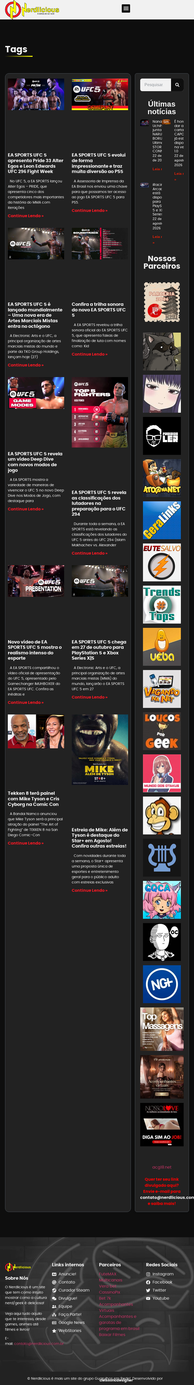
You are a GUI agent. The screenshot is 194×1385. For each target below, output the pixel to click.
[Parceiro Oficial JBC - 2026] (162, 302)
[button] (126, 8)
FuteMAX (107, 1274)
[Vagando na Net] (162, 690)
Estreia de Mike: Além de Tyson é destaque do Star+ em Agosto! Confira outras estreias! (100, 838)
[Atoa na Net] (162, 479)
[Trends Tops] (162, 605)
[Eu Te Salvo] (162, 563)
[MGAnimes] (162, 394)
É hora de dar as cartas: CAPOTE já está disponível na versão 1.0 (183, 136)
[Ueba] (162, 647)
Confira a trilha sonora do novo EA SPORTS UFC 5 (99, 309)
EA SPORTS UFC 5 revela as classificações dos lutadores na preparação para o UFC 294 (99, 503)
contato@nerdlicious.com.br (39, 1343)
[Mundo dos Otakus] (162, 774)
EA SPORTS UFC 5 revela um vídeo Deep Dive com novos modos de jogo (35, 462)
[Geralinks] (162, 521)
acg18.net (162, 1167)
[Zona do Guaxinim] (162, 352)
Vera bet (107, 1286)
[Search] (177, 85)
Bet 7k (105, 1298)
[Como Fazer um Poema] (162, 858)
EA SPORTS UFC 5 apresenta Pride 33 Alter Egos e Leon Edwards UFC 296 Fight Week (35, 163)
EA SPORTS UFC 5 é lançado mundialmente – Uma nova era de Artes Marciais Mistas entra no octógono (35, 315)
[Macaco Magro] (162, 816)
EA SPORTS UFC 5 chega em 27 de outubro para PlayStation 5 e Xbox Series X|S (99, 650)
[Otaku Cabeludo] (162, 943)
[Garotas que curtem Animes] (162, 901)
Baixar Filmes (112, 1335)
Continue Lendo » (26, 216)
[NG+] (162, 985)
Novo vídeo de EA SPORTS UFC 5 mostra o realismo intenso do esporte (35, 650)
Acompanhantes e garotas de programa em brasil (119, 1322)
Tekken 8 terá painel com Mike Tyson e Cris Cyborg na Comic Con (33, 798)
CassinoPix (109, 1292)
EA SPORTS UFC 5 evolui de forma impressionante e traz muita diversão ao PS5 (99, 163)
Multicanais (110, 1280)
